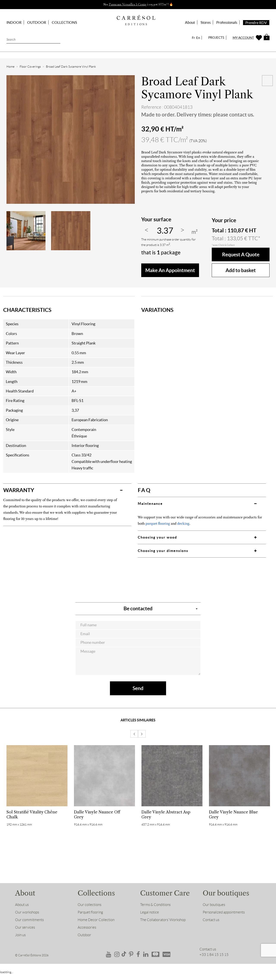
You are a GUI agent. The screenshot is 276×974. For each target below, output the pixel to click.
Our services (25, 927)
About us (22, 905)
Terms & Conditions (155, 905)
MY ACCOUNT (243, 38)
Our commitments (29, 920)
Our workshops (27, 912)
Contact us (211, 920)
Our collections (89, 905)
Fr (193, 38)
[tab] (67, 490)
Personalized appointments (224, 912)
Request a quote (240, 254)
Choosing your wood (157, 537)
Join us (20, 935)
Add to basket (241, 270)
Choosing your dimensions (163, 551)
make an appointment (170, 270)
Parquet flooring (90, 912)
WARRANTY (18, 490)
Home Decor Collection (96, 920)
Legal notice (149, 912)
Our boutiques (214, 905)
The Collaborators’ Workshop (163, 920)
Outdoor (84, 935)
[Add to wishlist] (267, 80)
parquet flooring (158, 523)
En (198, 38)
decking (183, 523)
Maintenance (150, 503)
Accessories (87, 927)
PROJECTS (216, 37)
